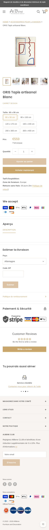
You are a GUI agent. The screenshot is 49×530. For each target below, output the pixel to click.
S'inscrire (11, 462)
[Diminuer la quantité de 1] (15, 151)
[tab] (9, 230)
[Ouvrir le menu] (4, 12)
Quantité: (7, 151)
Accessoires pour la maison (25, 22)
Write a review (24, 349)
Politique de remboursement (15, 296)
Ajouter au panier (24, 161)
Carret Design (10, 103)
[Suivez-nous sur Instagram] (10, 484)
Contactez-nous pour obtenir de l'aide (24, 386)
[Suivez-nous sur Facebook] (5, 484)
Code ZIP (7, 268)
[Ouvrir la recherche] (38, 11)
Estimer (10, 285)
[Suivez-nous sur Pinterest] (15, 484)
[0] (44, 11)
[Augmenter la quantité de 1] (32, 151)
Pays (5, 255)
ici (16, 447)
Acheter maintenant (24, 170)
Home (5, 22)
